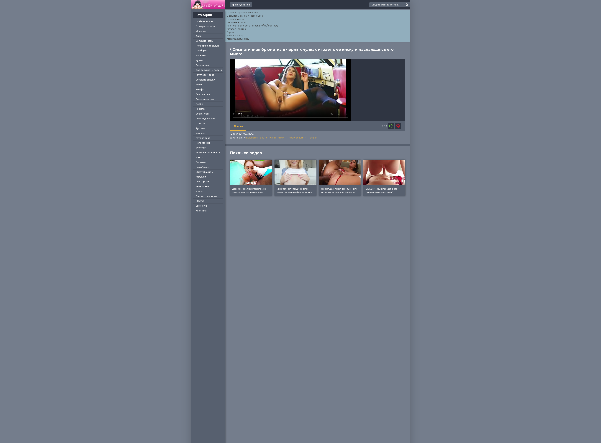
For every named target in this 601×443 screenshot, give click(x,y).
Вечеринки (202, 186)
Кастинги (201, 210)
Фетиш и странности (208, 152)
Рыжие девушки (205, 118)
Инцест (200, 191)
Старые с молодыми (207, 196)
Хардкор (200, 133)
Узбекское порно (236, 35)
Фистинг (201, 147)
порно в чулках (235, 19)
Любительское (204, 21)
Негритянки (203, 142)
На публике (202, 167)
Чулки (199, 60)
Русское (200, 128)
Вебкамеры (202, 113)
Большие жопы (204, 40)
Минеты (200, 108)
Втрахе (231, 32)
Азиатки (200, 123)
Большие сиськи (205, 79)
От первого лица (205, 26)
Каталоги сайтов (236, 29)
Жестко (200, 201)
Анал (199, 36)
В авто (199, 157)
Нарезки (201, 55)
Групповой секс (205, 74)
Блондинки (202, 65)
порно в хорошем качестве (242, 12)
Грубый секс (203, 138)
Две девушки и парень (209, 70)
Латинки (201, 162)
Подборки (202, 50)
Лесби (199, 104)
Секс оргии (202, 181)
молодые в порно (237, 22)
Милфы (200, 89)
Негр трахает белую (207, 45)
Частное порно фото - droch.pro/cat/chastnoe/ (252, 25)
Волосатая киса (205, 99)
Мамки (199, 84)
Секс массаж (203, 94)
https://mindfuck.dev (238, 38)
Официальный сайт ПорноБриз (245, 15)
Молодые (201, 31)
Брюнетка (201, 205)
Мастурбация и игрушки (204, 174)
